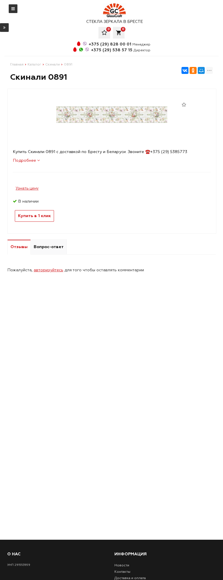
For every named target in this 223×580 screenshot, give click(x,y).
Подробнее (25, 160)
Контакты (122, 572)
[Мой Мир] (201, 70)
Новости (121, 565)
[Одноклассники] (193, 70)
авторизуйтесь (48, 270)
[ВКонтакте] (184, 70)
